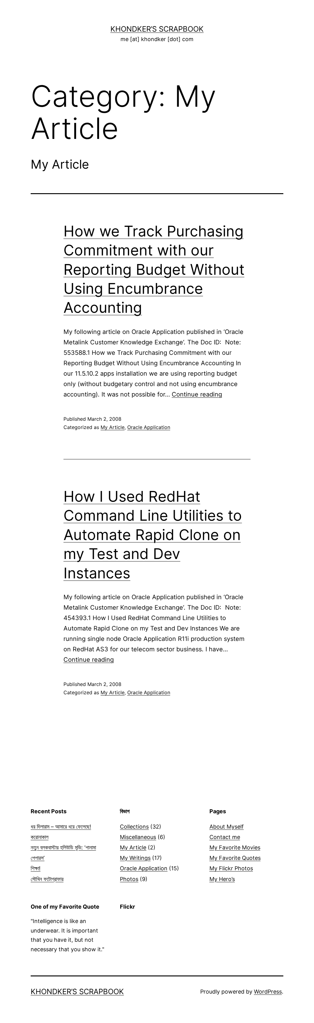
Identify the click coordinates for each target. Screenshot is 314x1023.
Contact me (224, 837)
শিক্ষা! (35, 868)
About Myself (226, 826)
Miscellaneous (138, 837)
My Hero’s (222, 879)
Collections (134, 826)
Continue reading (197, 394)
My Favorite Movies (234, 847)
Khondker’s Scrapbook (157, 29)
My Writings (135, 858)
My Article (112, 427)
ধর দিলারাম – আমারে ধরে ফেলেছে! (61, 826)
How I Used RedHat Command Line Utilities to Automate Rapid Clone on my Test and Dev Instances (152, 534)
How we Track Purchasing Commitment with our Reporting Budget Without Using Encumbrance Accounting (153, 269)
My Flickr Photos (231, 868)
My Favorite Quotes (235, 858)
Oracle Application (148, 427)
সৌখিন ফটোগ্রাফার (47, 879)
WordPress (268, 991)
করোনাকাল (39, 837)
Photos (129, 879)
